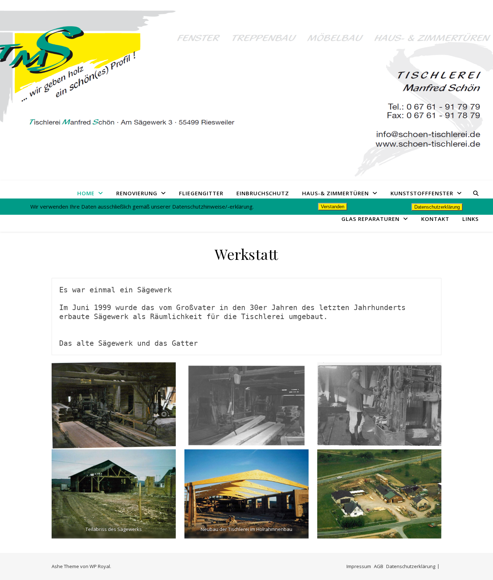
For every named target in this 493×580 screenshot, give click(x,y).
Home (86, 193)
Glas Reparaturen (370, 218)
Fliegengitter (201, 193)
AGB (378, 566)
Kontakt (435, 218)
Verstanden (332, 206)
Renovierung (136, 193)
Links (470, 218)
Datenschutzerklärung (410, 566)
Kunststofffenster (422, 193)
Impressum (358, 566)
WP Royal (100, 566)
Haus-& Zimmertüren (335, 193)
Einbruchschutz (262, 193)
